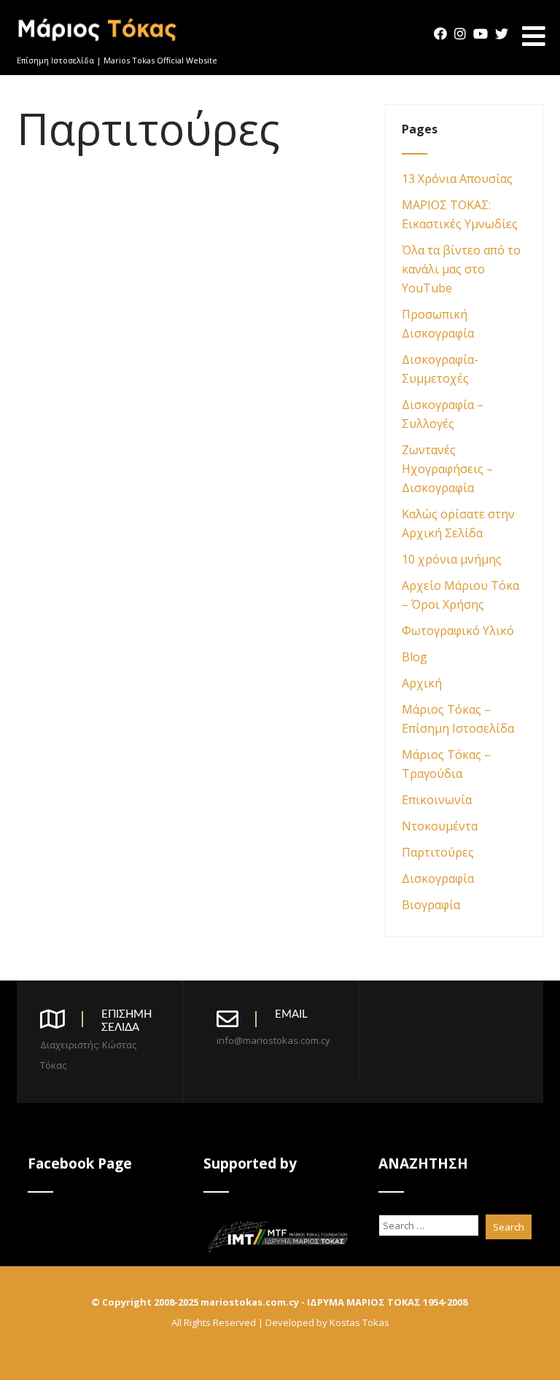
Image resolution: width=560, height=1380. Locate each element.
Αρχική (422, 683)
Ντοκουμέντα (440, 826)
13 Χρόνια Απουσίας (457, 179)
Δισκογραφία (438, 878)
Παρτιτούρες (438, 852)
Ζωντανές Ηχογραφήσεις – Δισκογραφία (447, 469)
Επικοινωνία (437, 800)
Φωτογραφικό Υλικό (458, 631)
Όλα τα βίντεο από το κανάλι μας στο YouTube (461, 269)
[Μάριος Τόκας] (98, 47)
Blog (414, 657)
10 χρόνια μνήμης (452, 559)
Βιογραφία (431, 905)
